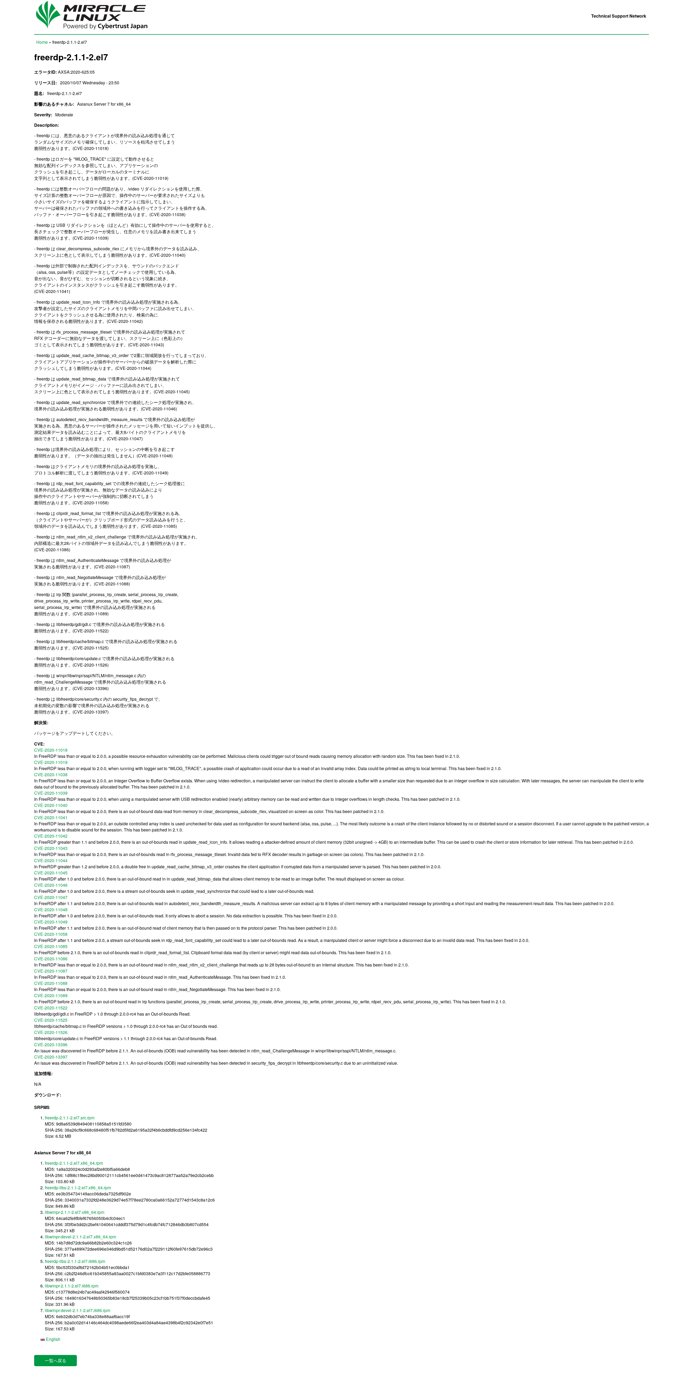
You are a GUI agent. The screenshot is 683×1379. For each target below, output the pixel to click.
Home (42, 42)
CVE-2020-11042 (50, 836)
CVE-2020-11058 (50, 934)
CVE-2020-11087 (50, 971)
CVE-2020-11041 (50, 817)
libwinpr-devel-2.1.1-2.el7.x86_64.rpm (80, 1237)
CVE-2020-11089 (50, 995)
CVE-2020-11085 (50, 946)
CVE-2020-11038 (50, 774)
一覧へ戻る (55, 1360)
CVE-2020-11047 (50, 897)
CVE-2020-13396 (50, 1044)
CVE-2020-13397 (50, 1057)
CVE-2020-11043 (50, 848)
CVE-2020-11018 (50, 750)
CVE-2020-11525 (50, 1020)
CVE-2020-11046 (50, 885)
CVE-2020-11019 (50, 762)
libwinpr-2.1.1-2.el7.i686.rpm (71, 1286)
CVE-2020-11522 (50, 1008)
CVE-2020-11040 (50, 805)
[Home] (95, 31)
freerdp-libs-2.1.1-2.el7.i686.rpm (75, 1261)
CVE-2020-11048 (50, 909)
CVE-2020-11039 (50, 793)
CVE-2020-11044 (50, 860)
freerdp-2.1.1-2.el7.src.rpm (69, 1118)
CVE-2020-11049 (50, 922)
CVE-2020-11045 (50, 873)
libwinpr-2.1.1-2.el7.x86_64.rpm (74, 1212)
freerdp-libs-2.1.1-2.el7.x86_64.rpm (78, 1187)
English (52, 1339)
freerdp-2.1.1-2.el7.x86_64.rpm (74, 1163)
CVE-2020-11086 (50, 959)
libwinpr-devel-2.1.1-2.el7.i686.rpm (77, 1310)
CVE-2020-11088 (50, 983)
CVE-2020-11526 (50, 1032)
